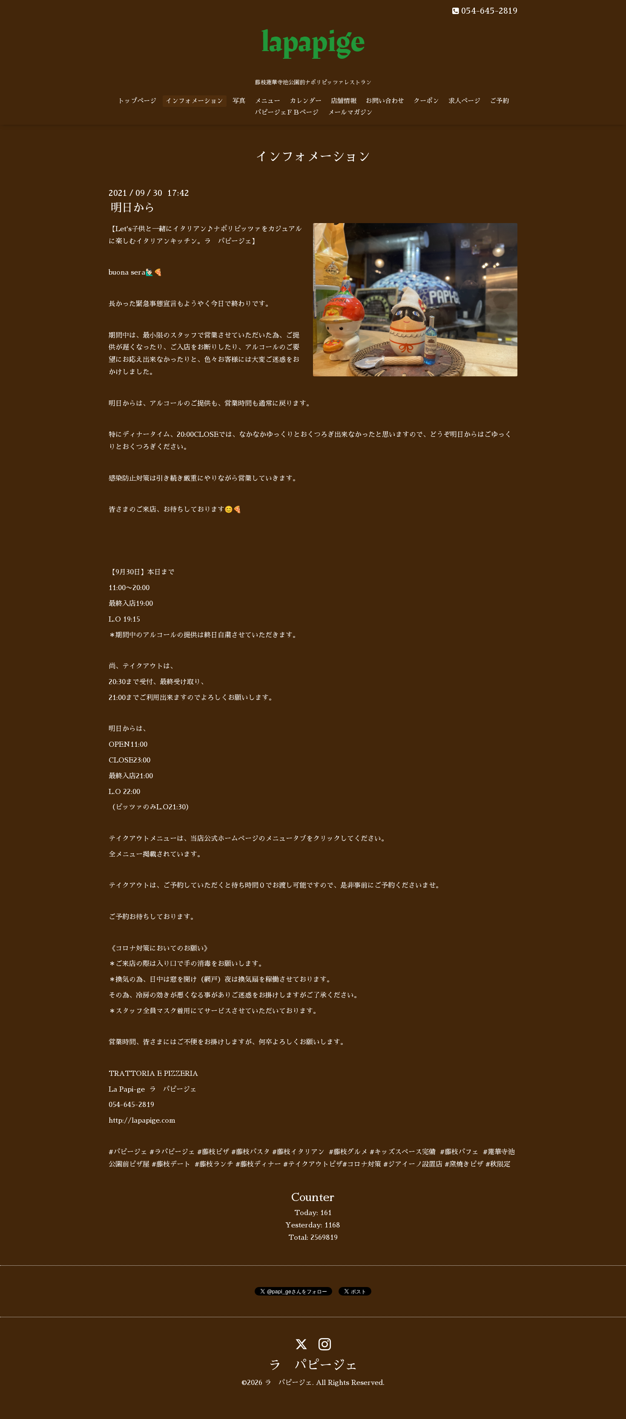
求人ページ (464, 100)
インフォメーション (194, 100)
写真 (239, 100)
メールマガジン (350, 112)
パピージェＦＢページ (287, 112)
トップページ (137, 100)
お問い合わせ (385, 100)
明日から (133, 207)
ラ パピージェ (313, 1365)
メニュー (267, 100)
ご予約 (499, 100)
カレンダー (306, 100)
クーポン (426, 100)
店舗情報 (343, 100)
